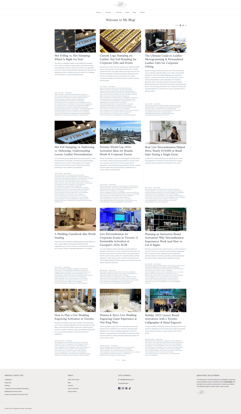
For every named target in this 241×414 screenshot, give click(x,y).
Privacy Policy (72, 391)
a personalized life (62, 175)
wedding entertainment (61, 200)
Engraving (8, 382)
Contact (142, 12)
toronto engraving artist (125, 112)
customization (61, 94)
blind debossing (107, 88)
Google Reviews (123, 383)
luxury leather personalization (82, 105)
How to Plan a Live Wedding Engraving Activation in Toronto (74, 317)
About (127, 12)
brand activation (115, 88)
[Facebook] (119, 388)
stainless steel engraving (61, 276)
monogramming (59, 108)
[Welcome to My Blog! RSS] (185, 25)
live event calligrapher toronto (82, 102)
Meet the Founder (73, 379)
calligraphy (69, 268)
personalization (76, 108)
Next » (124, 360)
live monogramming (60, 104)
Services (108, 12)
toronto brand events (60, 192)
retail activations (178, 195)
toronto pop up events (60, 113)
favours (88, 96)
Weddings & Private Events (13, 391)
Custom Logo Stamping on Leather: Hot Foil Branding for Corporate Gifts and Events (118, 59)
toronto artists (103, 108)
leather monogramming (78, 99)
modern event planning (76, 187)
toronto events (114, 113)
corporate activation (60, 176)
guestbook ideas (59, 273)
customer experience (105, 91)
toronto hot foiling (72, 112)
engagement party (59, 272)
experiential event (68, 96)
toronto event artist (105, 113)
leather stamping (71, 100)
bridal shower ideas (105, 89)
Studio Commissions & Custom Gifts (16, 394)
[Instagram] (123, 388)
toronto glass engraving (106, 200)
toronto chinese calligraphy (152, 350)
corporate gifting (114, 89)
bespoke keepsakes (108, 272)
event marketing (59, 96)
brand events (115, 186)
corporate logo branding (125, 89)
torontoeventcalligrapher (83, 113)
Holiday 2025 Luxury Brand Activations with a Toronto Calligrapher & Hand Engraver (163, 319)
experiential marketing (79, 96)
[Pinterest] (126, 388)
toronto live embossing (83, 112)
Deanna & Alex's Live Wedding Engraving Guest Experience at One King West (118, 319)
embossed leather (76, 94)
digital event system (113, 273)
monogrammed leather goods (80, 107)
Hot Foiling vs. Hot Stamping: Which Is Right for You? (72, 57)
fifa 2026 (118, 189)
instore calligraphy (171, 192)
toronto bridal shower (113, 108)
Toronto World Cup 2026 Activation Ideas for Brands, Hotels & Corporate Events (116, 151)
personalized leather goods (62, 110)
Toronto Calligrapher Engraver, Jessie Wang (20, 408)
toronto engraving (113, 112)
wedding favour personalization (71, 115)
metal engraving (59, 275)
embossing (84, 94)
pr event (129, 194)
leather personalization (60, 100)
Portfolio (119, 12)
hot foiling (73, 97)
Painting (7, 385)
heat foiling (57, 97)
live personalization (70, 104)
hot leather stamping (81, 97)
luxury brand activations (61, 105)
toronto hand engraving (61, 112)
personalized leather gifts (86, 108)
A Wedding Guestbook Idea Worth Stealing (75, 236)
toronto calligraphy (85, 110)
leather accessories (60, 99)
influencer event (84, 181)
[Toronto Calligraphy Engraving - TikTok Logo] (130, 388)
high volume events (60, 181)
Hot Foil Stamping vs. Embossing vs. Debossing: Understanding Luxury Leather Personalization (75, 151)
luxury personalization (60, 107)
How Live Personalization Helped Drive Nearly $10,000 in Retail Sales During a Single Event (165, 151)
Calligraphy (8, 379)
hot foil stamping (65, 97)
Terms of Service (73, 388)
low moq (133, 100)
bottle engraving (62, 268)
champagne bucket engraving (80, 268)
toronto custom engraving (132, 110)
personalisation (67, 108)
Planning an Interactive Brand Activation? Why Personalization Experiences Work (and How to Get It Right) (164, 240)
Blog (134, 12)
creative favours (134, 186)
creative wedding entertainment (71, 270)
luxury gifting (70, 105)
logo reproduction (80, 104)
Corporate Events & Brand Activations (17, 388)
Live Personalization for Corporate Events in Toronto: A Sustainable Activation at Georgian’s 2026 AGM (119, 240)
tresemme (147, 283)
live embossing (80, 100)
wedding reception (84, 355)
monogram (69, 107)
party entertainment (150, 273)
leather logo (68, 99)
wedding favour (59, 115)
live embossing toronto (61, 102)
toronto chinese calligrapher (117, 110)
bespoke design (152, 265)
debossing (68, 94)
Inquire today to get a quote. (220, 386)
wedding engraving (83, 198)
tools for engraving (74, 191)
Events (98, 12)
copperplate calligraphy (173, 267)
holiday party (159, 344)
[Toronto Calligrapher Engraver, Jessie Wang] (120, 5)
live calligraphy (125, 97)
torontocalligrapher (72, 113)
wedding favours (84, 115)
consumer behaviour (124, 186)
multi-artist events (68, 189)
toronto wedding (83, 197)
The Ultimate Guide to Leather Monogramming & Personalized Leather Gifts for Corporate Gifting (164, 61)
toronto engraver (104, 112)
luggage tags (89, 104)
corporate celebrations (71, 176)
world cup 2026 (128, 202)
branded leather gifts (125, 88)
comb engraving (162, 267)
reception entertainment (106, 348)
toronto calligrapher (74, 110)
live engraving (70, 102)
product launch (149, 275)
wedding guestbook (82, 283)
